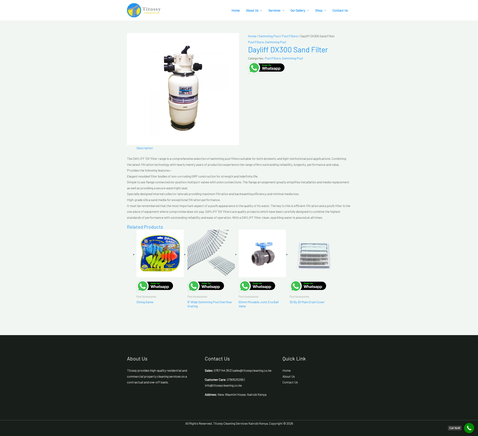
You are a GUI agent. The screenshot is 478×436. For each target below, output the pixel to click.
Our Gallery (298, 10)
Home (236, 10)
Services (274, 10)
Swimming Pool (269, 36)
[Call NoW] (469, 428)
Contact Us (340, 10)
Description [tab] (144, 148)
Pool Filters (290, 36)
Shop (318, 10)
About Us (252, 10)
